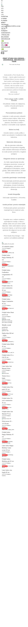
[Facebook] (1, 53)
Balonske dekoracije (5, 38)
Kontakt (4, 51)
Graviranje (5, 48)
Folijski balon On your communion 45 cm (7, 288)
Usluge (4, 26)
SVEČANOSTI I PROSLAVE (5, 34)
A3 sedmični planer (8, 246)
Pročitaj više (5, 329)
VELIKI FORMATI (4, 30)
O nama (4, 18)
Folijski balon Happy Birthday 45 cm (8, 257)
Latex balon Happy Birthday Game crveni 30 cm (7, 448)
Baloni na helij (5, 44)
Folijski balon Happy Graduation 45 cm (7, 301)
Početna (4, 16)
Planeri (4, 20)
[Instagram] (3, 53)
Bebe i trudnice (4, 23)
